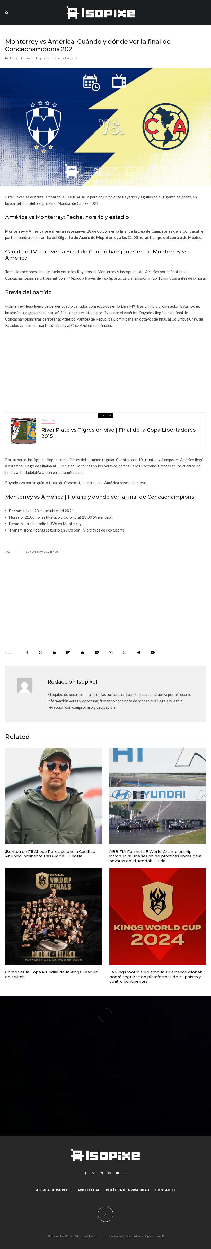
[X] (93, 1173)
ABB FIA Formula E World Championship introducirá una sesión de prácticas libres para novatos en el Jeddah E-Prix (155, 856)
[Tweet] (40, 652)
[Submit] (82, 652)
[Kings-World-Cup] (157, 916)
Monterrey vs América (43, 552)
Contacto (165, 1190)
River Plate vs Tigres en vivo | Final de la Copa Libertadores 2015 (118, 433)
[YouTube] (117, 1173)
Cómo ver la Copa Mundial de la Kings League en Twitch (51, 974)
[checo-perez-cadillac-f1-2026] (53, 796)
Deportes (42, 58)
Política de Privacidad (127, 1190)
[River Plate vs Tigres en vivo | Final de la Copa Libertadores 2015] (23, 431)
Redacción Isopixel (18, 58)
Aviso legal (88, 1190)
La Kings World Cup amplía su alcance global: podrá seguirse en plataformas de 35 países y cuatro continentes (155, 977)
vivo (69, 530)
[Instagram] (101, 1173)
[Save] (97, 652)
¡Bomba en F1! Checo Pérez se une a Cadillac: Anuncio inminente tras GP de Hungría (50, 853)
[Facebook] (85, 1173)
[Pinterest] (109, 1173)
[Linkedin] (125, 1173)
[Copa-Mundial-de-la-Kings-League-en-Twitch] (53, 916)
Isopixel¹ (158, 1236)
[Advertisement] (105, 369)
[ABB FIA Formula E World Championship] (157, 796)
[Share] (27, 652)
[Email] (111, 652)
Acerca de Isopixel (54, 1190)
